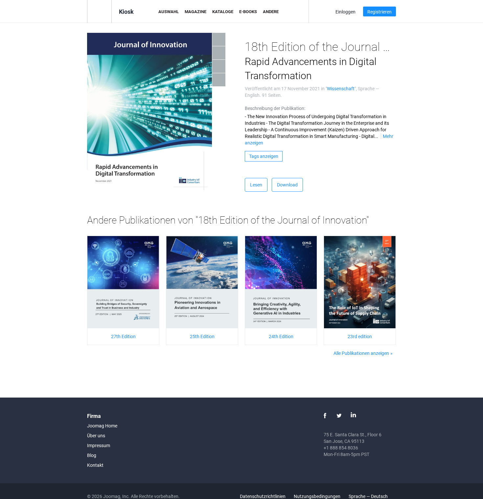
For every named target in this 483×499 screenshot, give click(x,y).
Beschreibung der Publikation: (275, 108)
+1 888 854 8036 (341, 448)
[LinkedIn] (353, 415)
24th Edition (281, 336)
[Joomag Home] (99, 11)
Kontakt (95, 465)
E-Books (248, 11)
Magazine (195, 11)
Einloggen (345, 12)
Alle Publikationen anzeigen (361, 353)
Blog (91, 455)
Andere (271, 11)
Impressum (98, 445)
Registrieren (379, 12)
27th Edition (123, 336)
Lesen (256, 185)
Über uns (96, 435)
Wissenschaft (341, 88)
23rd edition (360, 336)
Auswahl (168, 11)
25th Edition (202, 336)
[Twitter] (339, 415)
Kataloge (222, 11)
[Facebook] (325, 415)
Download (287, 185)
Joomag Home (102, 426)
